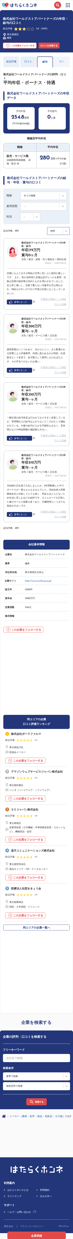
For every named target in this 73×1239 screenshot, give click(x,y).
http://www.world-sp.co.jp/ (38, 581)
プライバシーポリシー (31, 1226)
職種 (9, 195)
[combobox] (36, 1058)
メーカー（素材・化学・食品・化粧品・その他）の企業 (41, 1116)
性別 (9, 216)
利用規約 (44, 1190)
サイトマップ (14, 1196)
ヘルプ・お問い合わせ (19, 1212)
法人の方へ (46, 1196)
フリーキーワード (14, 1049)
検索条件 (8, 1068)
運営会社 (8, 1226)
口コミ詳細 (60, 304)
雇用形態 (11, 206)
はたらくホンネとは (17, 1190)
